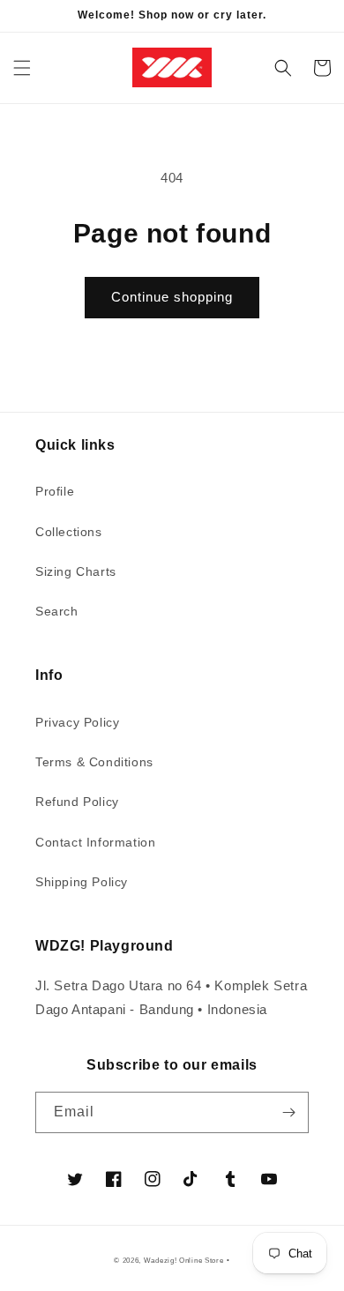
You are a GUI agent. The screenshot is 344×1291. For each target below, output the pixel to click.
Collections (68, 532)
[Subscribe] (288, 1112)
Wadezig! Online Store (184, 1260)
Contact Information (95, 842)
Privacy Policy (77, 722)
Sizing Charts (75, 571)
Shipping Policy (81, 882)
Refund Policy (77, 802)
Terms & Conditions (94, 762)
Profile (54, 491)
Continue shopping (172, 296)
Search (57, 611)
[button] (22, 68)
